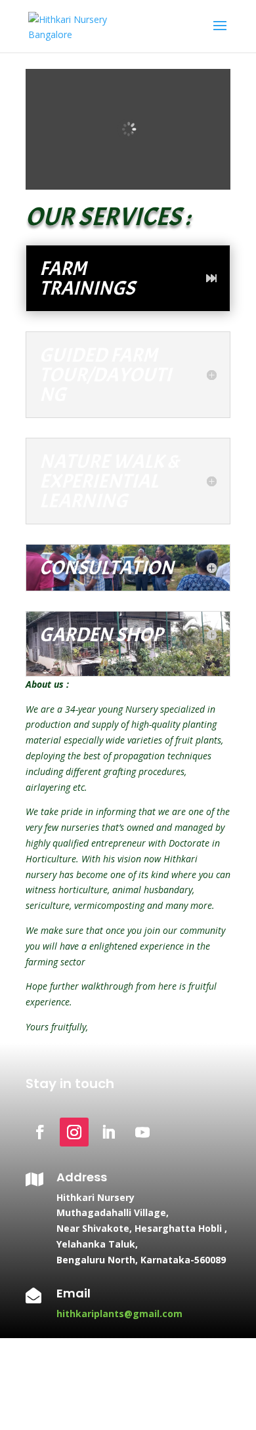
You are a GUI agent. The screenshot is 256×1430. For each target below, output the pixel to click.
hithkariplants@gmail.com (119, 1313)
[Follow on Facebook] (40, 1132)
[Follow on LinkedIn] (108, 1132)
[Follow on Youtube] (142, 1132)
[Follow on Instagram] (74, 1132)
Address (81, 1177)
